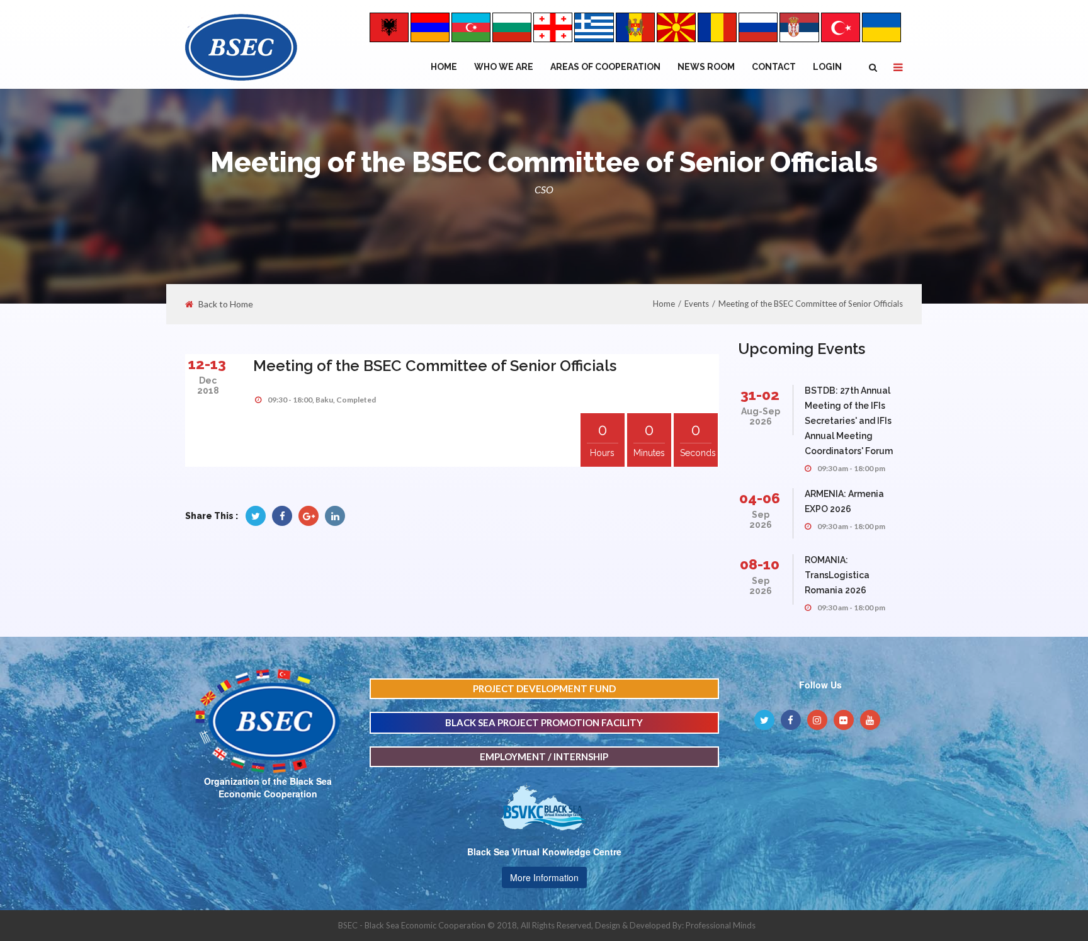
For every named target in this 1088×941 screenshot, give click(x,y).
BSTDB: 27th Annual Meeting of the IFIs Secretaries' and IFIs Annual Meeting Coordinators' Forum (849, 420)
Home (444, 67)
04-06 (759, 497)
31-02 (759, 394)
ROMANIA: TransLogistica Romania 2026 (837, 575)
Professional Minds (721, 925)
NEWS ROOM (706, 67)
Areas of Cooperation (605, 67)
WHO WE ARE (503, 67)
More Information (544, 877)
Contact (774, 67)
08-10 (759, 564)
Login (827, 67)
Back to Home (225, 304)
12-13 (207, 363)
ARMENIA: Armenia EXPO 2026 (844, 501)
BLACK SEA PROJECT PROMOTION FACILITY (544, 722)
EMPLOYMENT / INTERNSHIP (544, 756)
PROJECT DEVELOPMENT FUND (544, 688)
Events (696, 304)
